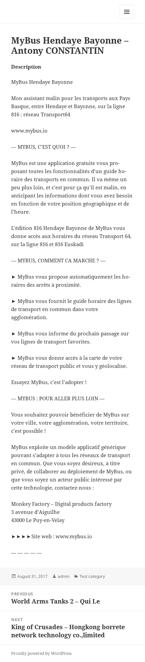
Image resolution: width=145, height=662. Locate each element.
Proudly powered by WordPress (41, 653)
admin (63, 576)
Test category (92, 576)
